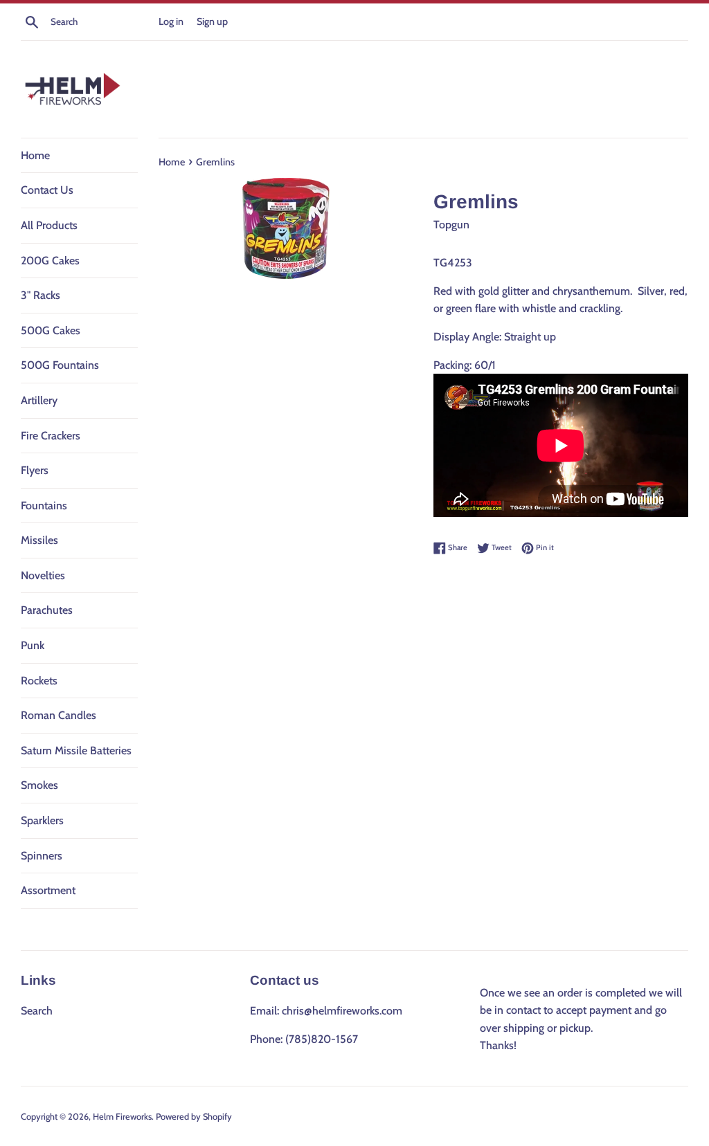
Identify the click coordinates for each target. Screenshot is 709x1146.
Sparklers (42, 820)
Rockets (39, 680)
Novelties (43, 575)
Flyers (34, 470)
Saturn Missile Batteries (76, 750)
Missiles (39, 540)
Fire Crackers (50, 435)
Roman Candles (58, 715)
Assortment (48, 890)
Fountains (44, 505)
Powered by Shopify (194, 1116)
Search (37, 1010)
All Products (49, 225)
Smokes (39, 785)
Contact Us (47, 190)
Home (35, 155)
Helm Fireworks (122, 1116)
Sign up (212, 21)
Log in (171, 21)
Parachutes (47, 610)
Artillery (39, 400)
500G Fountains (60, 365)
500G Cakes (50, 330)
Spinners (41, 855)
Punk (32, 645)
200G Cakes (50, 260)
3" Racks (40, 295)
